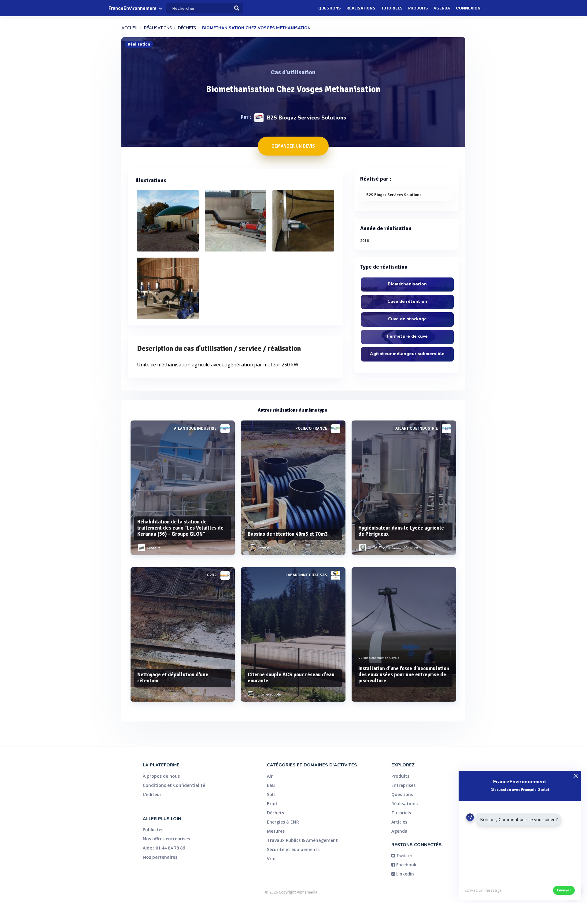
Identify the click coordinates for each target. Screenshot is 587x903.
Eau (271, 785)
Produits (418, 8)
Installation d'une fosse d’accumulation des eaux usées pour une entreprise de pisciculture (403, 674)
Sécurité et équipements (293, 849)
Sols (271, 794)
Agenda (442, 8)
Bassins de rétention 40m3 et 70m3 (288, 534)
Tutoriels (391, 8)
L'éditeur (152, 794)
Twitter (403, 855)
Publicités (153, 829)
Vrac (271, 858)
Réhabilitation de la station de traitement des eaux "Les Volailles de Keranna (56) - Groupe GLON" (180, 528)
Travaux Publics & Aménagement (302, 840)
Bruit (272, 803)
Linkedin (404, 874)
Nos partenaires (160, 857)
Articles (399, 822)
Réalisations (360, 8)
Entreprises (403, 785)
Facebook (405, 865)
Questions (329, 8)
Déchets (275, 813)
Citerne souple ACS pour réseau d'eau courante (291, 677)
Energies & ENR (283, 822)
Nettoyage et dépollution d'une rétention (172, 677)
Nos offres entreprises (166, 839)
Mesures (276, 831)
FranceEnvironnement (132, 8)
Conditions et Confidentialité (174, 785)
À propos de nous (161, 776)
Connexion (468, 8)
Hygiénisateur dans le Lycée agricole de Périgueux (401, 531)
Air (270, 776)
